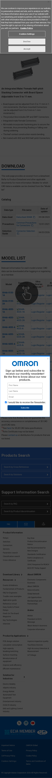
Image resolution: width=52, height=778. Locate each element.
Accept (27, 49)
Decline (26, 41)
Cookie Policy (26, 28)
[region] (26, 26)
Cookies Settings (27, 34)
